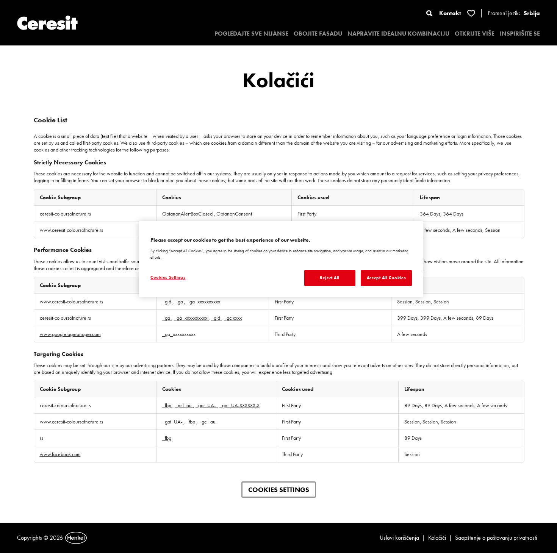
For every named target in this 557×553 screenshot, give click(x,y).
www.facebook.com (60, 454)
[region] (281, 259)
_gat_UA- (206, 405)
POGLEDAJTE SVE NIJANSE (251, 33)
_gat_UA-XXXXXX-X (239, 405)
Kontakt (450, 13)
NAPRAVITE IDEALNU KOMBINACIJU (398, 33)
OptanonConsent (234, 213)
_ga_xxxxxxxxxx (203, 301)
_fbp (167, 405)
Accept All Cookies (386, 277)
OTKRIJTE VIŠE (474, 33)
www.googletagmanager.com (70, 334)
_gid (167, 301)
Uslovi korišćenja (399, 538)
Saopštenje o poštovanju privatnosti (496, 538)
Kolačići (437, 538)
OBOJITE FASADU (318, 33)
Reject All (330, 277)
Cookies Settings (278, 489)
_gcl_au (184, 405)
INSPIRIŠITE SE (520, 33)
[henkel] (76, 538)
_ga (179, 301)
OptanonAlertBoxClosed (188, 213)
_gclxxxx (233, 317)
